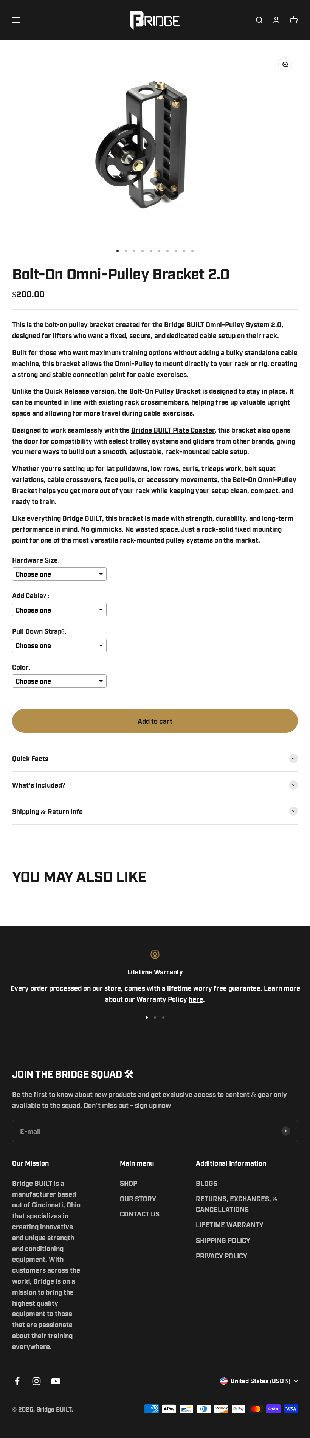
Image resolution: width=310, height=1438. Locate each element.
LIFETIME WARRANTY (230, 1224)
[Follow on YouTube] (56, 1381)
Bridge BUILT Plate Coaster (173, 429)
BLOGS (206, 1183)
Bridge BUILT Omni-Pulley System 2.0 (223, 324)
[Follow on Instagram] (36, 1381)
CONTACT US (140, 1213)
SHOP (128, 1183)
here (196, 998)
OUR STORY (138, 1198)
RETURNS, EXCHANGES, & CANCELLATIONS (237, 1203)
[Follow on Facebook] (17, 1381)
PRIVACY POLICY (221, 1255)
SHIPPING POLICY (223, 1240)
